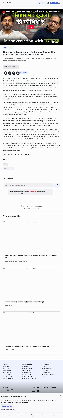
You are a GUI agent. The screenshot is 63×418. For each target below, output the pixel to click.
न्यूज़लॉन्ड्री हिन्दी (45, 366)
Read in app (23, 72)
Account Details (27, 368)
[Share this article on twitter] (9, 73)
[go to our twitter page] (8, 390)
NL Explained (7, 370)
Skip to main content (11, 11)
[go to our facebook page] (4, 390)
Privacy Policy (7, 376)
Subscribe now (7, 406)
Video (20, 415)
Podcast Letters (27, 376)
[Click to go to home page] (12, 3)
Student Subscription (29, 378)
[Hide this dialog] (61, 395)
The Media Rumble (47, 374)
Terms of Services (8, 378)
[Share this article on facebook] (5, 73)
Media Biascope (46, 368)
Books (43, 376)
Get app (43, 3)
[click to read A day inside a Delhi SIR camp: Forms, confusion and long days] (31, 327)
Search (43, 416)
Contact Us (6, 374)
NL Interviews (45, 372)
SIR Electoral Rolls (8, 169)
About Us (6, 366)
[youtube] (12, 390)
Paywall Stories (27, 374)
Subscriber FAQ (27, 372)
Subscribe (54, 3)
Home (9, 415)
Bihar (5, 165)
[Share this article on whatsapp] (14, 73)
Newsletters (45, 370)
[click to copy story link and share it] (18, 73)
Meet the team (7, 372)
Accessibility (7, 368)
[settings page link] (48, 3)
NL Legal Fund (26, 370)
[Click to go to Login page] (59, 3)
